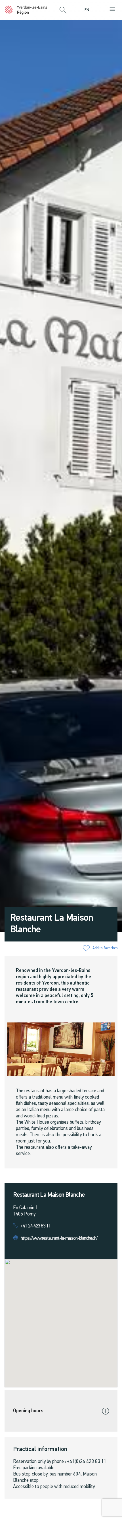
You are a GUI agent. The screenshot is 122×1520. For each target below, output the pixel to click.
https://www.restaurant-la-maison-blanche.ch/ (59, 1238)
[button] (63, 10)
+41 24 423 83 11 (35, 1226)
